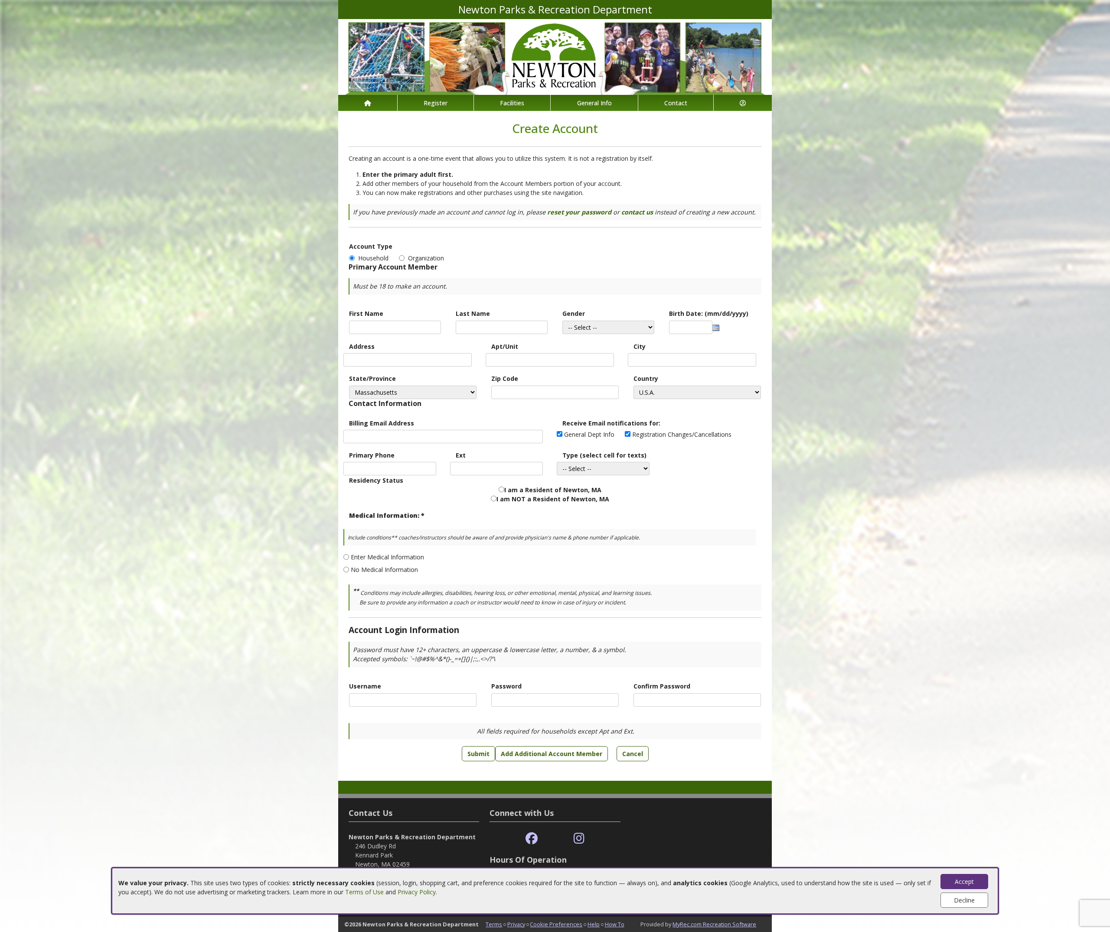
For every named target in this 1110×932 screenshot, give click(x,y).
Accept (964, 881)
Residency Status (376, 480)
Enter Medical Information (387, 557)
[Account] (743, 103)
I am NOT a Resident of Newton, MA (552, 499)
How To (614, 924)
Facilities (512, 103)
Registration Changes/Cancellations (681, 434)
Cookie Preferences (556, 924)
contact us (637, 212)
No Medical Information (384, 569)
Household (375, 258)
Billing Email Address (381, 423)
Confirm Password (661, 686)
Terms (494, 924)
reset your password (579, 212)
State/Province (372, 378)
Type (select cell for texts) (604, 455)
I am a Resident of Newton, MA (552, 490)
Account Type (370, 246)
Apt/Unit (504, 346)
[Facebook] (532, 838)
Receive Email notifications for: (611, 423)
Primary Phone (372, 455)
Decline (964, 900)
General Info (594, 103)
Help (594, 924)
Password (506, 686)
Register (435, 103)
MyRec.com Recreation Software (714, 924)
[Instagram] (579, 838)
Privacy (516, 924)
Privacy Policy (417, 892)
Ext (461, 455)
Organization (426, 258)
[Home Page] (367, 103)
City (639, 346)
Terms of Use (364, 892)
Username (365, 686)
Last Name (473, 313)
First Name (366, 313)
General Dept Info (589, 434)
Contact (675, 103)
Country (645, 378)
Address (362, 346)
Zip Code (504, 378)
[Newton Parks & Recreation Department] (555, 56)
